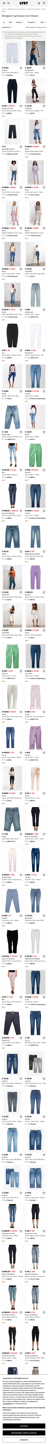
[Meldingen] (39, 3)
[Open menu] (4, 3)
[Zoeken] (8, 3)
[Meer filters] (4, 22)
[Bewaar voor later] (21, 68)
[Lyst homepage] (24, 3)
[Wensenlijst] (44, 3)
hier (20, 38)
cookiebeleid (7, 1404)
